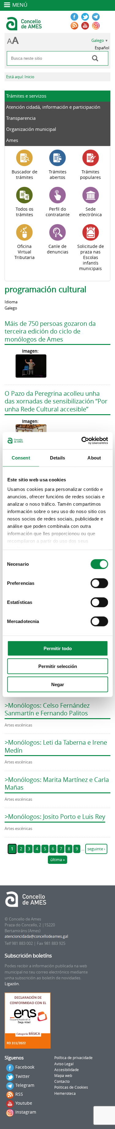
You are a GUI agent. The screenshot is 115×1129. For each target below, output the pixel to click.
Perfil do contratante (58, 211)
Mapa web (63, 1075)
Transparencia (21, 118)
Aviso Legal (64, 1064)
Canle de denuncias (57, 249)
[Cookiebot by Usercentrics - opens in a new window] (82, 441)
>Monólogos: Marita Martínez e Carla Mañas (57, 783)
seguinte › (96, 849)
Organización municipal (31, 129)
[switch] (99, 583)
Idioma (11, 302)
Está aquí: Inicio (20, 76)
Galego (97, 40)
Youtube (23, 1103)
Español (102, 48)
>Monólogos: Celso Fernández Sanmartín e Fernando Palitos (47, 709)
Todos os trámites (24, 211)
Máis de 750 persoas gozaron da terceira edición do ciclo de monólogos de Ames (50, 331)
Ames (12, 140)
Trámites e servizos (26, 96)
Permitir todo (58, 648)
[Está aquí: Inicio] (25, 27)
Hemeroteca (65, 1093)
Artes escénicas (18, 725)
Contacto (62, 1081)
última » (57, 859)
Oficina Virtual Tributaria (24, 252)
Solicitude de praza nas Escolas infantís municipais (90, 257)
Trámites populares (90, 174)
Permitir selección (57, 666)
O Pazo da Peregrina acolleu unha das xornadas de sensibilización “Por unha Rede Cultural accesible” (56, 401)
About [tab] (94, 457)
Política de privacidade (73, 1057)
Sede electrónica (90, 211)
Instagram (25, 1112)
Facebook (24, 1067)
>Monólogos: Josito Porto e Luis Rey (55, 816)
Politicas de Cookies (71, 1087)
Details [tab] (57, 457)
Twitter (22, 1076)
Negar (57, 684)
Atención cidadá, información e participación (53, 107)
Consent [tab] (21, 457)
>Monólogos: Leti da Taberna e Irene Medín (56, 746)
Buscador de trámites (24, 174)
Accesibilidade (66, 1069)
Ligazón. (12, 983)
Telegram (24, 1085)
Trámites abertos (58, 174)
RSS (19, 1094)
